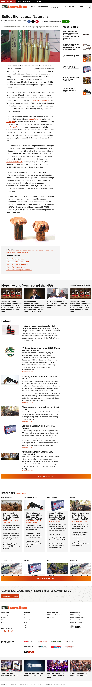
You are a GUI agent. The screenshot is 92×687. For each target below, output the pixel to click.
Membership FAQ (75, 620)
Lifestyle (73, 560)
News (33, 7)
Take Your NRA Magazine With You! (9, 674)
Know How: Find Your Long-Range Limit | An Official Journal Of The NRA (80, 534)
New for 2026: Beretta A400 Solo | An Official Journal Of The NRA (11, 516)
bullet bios (16, 251)
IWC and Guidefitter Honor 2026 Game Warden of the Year (41, 349)
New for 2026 (43, 7)
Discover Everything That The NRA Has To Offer (56, 675)
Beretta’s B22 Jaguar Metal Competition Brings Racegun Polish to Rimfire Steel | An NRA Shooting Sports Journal (11, 536)
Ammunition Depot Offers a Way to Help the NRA (39, 453)
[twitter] (33, 21)
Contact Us (4, 617)
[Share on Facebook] (29, 21)
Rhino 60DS (29, 522)
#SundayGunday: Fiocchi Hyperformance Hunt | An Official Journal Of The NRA (34, 535)
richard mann (50, 251)
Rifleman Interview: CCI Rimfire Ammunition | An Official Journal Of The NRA (57, 304)
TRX (56, 521)
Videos (26, 630)
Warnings (33, 684)
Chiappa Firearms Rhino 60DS (34, 521)
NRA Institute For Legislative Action (57, 615)
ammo (13, 252)
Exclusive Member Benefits (77, 617)
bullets (25, 252)
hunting (8, 252)
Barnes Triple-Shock (14, 161)
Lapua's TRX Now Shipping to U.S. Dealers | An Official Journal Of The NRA (57, 516)
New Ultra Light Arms (41, 100)
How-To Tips (74, 497)
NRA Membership (75, 615)
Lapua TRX (51, 521)
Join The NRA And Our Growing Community (33, 674)
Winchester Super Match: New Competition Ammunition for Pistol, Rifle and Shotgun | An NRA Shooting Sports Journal (11, 306)
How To (82, 521)
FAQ (2, 620)
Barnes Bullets (15, 127)
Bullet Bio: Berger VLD (15, 259)
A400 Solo (16, 521)
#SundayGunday (30, 497)
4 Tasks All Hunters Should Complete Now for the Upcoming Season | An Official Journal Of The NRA (80, 543)
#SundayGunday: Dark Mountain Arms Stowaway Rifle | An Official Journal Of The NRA (34, 544)
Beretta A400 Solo (8, 521)
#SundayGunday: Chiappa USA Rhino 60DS (40, 377)
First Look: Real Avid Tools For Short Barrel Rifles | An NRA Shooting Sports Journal (11, 527)
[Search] (89, 7)
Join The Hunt (6, 560)
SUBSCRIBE (10, 596)
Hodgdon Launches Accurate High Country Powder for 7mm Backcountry (40, 327)
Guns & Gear (55, 7)
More (13, 322)
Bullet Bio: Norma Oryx (15, 267)
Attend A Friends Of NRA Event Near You (78, 674)
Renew (24, 1)
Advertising (4, 615)
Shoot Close (75, 521)
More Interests (20, 493)
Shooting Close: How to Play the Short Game (40, 408)
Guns (25, 622)
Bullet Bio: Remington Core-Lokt (19, 269)
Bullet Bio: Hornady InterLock (18, 264)
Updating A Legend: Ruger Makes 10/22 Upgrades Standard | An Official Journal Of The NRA (11, 546)
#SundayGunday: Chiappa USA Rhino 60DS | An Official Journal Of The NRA (34, 516)
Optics (49, 560)
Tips (85, 521)
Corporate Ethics (23, 684)
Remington (10, 121)
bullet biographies (25, 251)
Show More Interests (55, 578)
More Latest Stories (53, 476)
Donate (29, 1)
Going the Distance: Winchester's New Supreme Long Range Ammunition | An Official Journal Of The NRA (57, 537)
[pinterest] (37, 21)
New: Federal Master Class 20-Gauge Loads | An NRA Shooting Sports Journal (56, 546)
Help (2, 622)
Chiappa (35, 522)
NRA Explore (50, 617)
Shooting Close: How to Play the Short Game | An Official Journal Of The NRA (80, 516)
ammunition (19, 252)
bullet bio (9, 251)
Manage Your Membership (77, 622)
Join (19, 1)
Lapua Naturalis (35, 119)
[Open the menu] (85, 7)
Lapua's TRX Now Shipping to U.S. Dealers (38, 427)
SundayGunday (70, 7)
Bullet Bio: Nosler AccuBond (17, 261)
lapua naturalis (40, 251)
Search (3, 625)
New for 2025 (5, 554)
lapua (33, 251)
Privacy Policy (4, 684)
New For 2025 (6, 497)
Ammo (14, 22)
